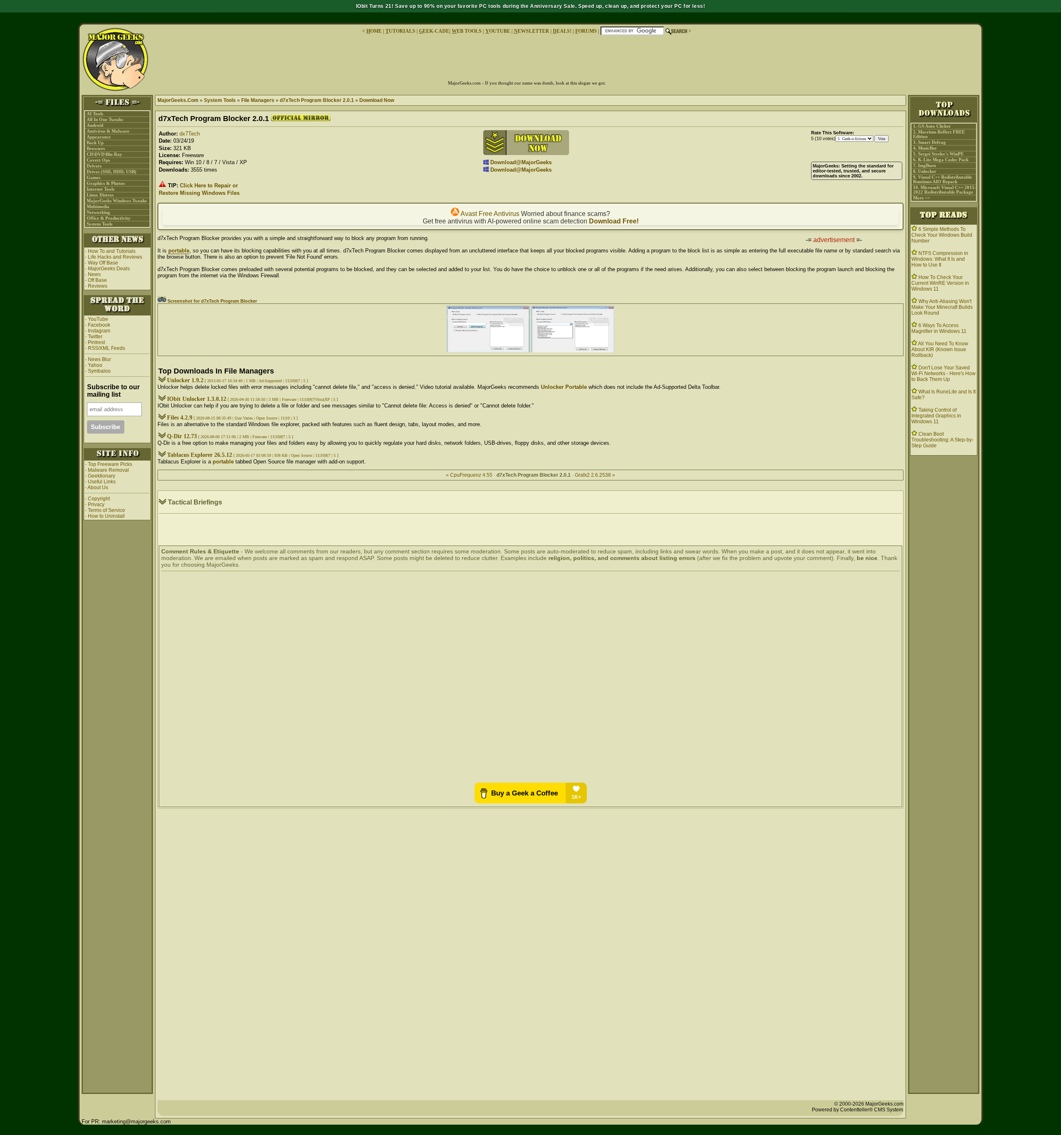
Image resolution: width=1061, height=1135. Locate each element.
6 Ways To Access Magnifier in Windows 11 (939, 328)
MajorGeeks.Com (178, 100)
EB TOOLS (467, 31)
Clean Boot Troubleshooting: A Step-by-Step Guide (942, 440)
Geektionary (101, 476)
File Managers (257, 100)
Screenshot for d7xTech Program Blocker (211, 300)
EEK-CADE (434, 31)
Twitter (95, 337)
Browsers (96, 148)
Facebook (99, 325)
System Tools (99, 224)
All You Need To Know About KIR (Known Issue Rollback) (939, 349)
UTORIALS (400, 31)
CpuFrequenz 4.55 (471, 475)
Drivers (94, 166)
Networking (98, 212)
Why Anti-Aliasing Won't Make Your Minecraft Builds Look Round (942, 307)
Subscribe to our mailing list (113, 390)
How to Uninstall (106, 516)
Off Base (97, 280)
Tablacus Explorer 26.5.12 (199, 455)
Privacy (96, 504)
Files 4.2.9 (179, 418)
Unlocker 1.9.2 (185, 380)
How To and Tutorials (112, 251)
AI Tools (95, 114)
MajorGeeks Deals (109, 269)
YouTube (98, 319)
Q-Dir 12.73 (182, 436)
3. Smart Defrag (929, 142)
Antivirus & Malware (108, 131)
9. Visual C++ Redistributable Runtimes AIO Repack (942, 179)
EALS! (562, 31)
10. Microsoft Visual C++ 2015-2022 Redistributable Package (944, 189)
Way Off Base (103, 263)
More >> (921, 198)
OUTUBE (497, 31)
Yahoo (94, 365)
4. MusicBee (925, 148)
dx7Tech (189, 134)
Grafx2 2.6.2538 (593, 475)
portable (178, 250)
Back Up (95, 143)
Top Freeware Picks (110, 464)
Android (95, 125)
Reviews (97, 286)
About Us (97, 487)
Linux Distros (100, 195)
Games (93, 177)
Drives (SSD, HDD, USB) (111, 172)
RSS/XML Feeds (106, 348)
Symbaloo (99, 371)
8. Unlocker (924, 171)
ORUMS (586, 31)
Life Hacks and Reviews (115, 257)
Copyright (99, 499)
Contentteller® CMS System (871, 1110)
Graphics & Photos (106, 183)
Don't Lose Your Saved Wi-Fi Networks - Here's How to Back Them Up (943, 373)
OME (374, 31)
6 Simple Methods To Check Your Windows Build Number (941, 235)
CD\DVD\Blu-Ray (104, 154)
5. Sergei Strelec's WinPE (938, 154)
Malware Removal (108, 470)
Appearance (99, 137)
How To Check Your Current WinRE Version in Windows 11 (940, 283)
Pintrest (96, 342)
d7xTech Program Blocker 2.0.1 (317, 100)
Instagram (99, 331)
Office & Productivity (109, 218)
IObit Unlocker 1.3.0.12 (196, 399)
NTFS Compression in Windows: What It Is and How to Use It (939, 259)
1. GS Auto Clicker (932, 126)
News (94, 274)
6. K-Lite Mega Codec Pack (941, 160)
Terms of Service (106, 510)
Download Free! (614, 221)
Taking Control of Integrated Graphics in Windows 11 (936, 415)
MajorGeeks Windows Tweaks (117, 201)
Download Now (376, 100)
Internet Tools (100, 189)
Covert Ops (98, 160)
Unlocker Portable (564, 387)
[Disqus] (530, 677)
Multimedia (98, 206)
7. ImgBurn (924, 165)
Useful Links (102, 482)
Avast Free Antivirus (489, 213)
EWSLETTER (531, 31)
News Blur (99, 359)
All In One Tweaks (105, 119)
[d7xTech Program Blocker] (488, 350)
